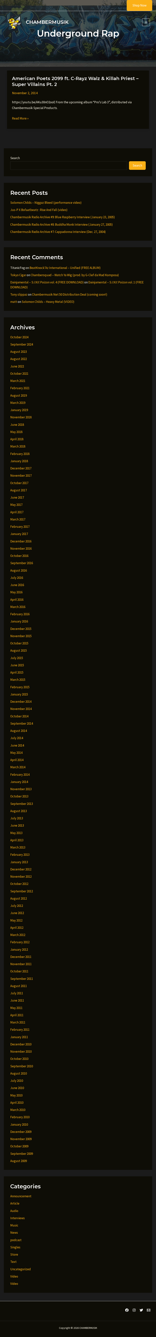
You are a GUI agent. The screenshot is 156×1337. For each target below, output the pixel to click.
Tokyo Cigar (18, 275)
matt (13, 302)
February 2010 (19, 1117)
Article (14, 1203)
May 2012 (16, 920)
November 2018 (21, 417)
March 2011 (17, 1022)
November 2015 (21, 636)
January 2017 (19, 534)
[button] (137, 5)
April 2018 (16, 439)
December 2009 (20, 1132)
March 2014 (17, 767)
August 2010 (18, 1073)
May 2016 (16, 592)
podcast (15, 1240)
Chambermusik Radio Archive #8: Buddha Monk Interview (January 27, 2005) (61, 224)
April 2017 (16, 512)
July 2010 (16, 1081)
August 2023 (18, 352)
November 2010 (21, 1051)
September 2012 (21, 891)
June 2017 (17, 497)
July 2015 (16, 658)
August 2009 (18, 1161)
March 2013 (17, 847)
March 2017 (17, 519)
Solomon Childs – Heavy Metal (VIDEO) (48, 302)
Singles (15, 1247)
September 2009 (21, 1154)
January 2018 (19, 461)
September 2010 (21, 1066)
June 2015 (17, 665)
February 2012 (19, 942)
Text (13, 1262)
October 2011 (19, 971)
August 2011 (18, 986)
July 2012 (16, 906)
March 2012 (17, 935)
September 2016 (21, 563)
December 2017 (20, 468)
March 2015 (17, 680)
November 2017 (21, 475)
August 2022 (18, 359)
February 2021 (19, 388)
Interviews (17, 1218)
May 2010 (16, 1095)
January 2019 (19, 410)
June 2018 (17, 425)
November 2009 (21, 1139)
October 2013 (19, 796)
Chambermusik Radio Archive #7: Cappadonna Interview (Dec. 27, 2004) (58, 232)
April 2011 (16, 1015)
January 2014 (19, 782)
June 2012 (17, 913)
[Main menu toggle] (146, 22)
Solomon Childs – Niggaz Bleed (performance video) (46, 203)
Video (14, 1276)
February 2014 (19, 774)
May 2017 (16, 505)
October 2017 (19, 483)
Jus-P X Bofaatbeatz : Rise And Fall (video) (39, 210)
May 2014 (16, 753)
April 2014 (16, 760)
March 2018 (17, 446)
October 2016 (19, 556)
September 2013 (21, 804)
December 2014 (20, 701)
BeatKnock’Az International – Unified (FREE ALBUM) (65, 268)
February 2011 (19, 1029)
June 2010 (17, 1088)
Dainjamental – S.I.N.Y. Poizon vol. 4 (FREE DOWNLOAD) (47, 282)
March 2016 (17, 607)
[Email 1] (148, 1310)
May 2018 (16, 432)
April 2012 (16, 928)
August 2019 (18, 395)
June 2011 (17, 1000)
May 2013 (16, 833)
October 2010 (19, 1059)
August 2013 (18, 811)
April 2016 (16, 600)
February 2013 (19, 855)
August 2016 (18, 570)
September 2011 (21, 979)
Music (14, 1225)
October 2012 (19, 884)
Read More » (20, 118)
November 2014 (21, 709)
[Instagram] (134, 1310)
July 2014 (16, 738)
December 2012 (20, 869)
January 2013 (19, 862)
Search (15, 158)
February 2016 (19, 614)
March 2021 (17, 381)
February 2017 (19, 527)
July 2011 (16, 993)
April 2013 (16, 840)
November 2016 (21, 548)
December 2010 (20, 1044)
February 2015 (19, 687)
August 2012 (18, 898)
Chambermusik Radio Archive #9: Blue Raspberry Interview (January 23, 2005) (62, 217)
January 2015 (19, 694)
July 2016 (16, 578)
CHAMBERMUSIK (47, 22)
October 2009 (19, 1146)
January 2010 (19, 1124)
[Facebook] (127, 1310)
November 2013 (21, 789)
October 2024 (19, 337)
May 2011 (16, 1008)
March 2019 (17, 403)
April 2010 (16, 1102)
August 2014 (18, 731)
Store (14, 1254)
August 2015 (18, 650)
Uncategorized (20, 1269)
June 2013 (17, 825)
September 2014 (21, 723)
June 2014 (17, 745)
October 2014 (19, 716)
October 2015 (19, 643)
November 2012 (21, 876)
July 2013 (16, 818)
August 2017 (18, 490)
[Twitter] (141, 1310)
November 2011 (21, 964)
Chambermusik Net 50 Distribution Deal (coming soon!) (69, 294)
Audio (14, 1211)
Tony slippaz (18, 294)
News (14, 1232)
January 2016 (19, 621)
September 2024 (21, 344)
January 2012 (19, 949)
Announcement (20, 1196)
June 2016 (17, 585)
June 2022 (17, 366)
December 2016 (20, 541)
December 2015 (20, 629)
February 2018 (19, 454)
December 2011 (20, 957)
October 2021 (19, 373)
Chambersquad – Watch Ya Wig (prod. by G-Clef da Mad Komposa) (75, 275)
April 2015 (16, 672)
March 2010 (17, 1110)
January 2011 (19, 1037)
